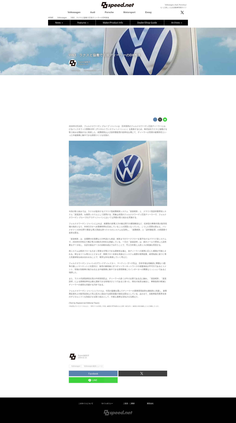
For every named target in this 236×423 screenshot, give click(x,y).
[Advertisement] (118, 96)
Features (82, 22)
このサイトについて (85, 403)
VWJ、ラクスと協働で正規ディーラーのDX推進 (105, 55)
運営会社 (150, 403)
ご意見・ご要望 (129, 403)
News (58, 22)
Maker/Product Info (113, 22)
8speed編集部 (84, 62)
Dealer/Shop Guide (147, 22)
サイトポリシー (107, 403)
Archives (176, 22)
